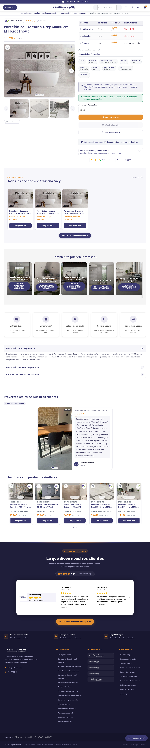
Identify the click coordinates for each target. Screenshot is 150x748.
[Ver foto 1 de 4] (53, 467)
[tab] (36, 94)
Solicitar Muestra (112, 132)
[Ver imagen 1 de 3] (72, 497)
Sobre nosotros (126, 663)
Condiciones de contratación (130, 681)
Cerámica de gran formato (68, 700)
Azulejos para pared (65, 717)
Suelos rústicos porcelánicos (68, 682)
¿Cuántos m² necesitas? (88, 105)
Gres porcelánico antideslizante (69, 695)
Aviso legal (124, 694)
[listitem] (20, 209)
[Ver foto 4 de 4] (57, 467)
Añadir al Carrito (112, 125)
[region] (20, 491)
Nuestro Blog (125, 655)
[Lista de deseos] (126, 7)
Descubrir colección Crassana (74, 235)
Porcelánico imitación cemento (73, 13)
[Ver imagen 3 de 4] (130, 497)
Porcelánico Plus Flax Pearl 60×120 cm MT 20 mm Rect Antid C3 (101, 505)
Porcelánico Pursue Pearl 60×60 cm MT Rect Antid (128, 505)
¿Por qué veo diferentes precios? (89, 50)
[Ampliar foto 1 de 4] (55, 438)
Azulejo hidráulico (64, 687)
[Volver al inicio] (64, 7)
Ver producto (20, 520)
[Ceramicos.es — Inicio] (17, 652)
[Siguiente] (71, 70)
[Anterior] (7, 70)
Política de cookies (127, 689)
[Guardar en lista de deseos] (7, 47)
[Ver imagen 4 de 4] (133, 497)
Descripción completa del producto (22, 367)
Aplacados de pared (65, 713)
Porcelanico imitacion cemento (69, 666)
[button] (111, 152)
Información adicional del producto (22, 374)
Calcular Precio (111, 117)
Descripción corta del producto (20, 348)
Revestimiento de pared (66, 709)
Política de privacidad (128, 685)
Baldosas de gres (64, 704)
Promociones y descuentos (130, 668)
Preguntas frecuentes (128, 659)
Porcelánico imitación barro (68, 691)
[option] (19, 108)
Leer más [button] (64, 607)
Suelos (37, 13)
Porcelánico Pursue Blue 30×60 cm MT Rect (47, 505)
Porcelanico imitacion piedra (68, 671)
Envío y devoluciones (127, 672)
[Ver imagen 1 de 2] (19, 497)
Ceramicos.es (26, 13)
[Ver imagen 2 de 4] (127, 497)
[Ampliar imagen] (71, 47)
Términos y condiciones (128, 676)
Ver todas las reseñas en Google (75, 621)
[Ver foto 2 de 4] (54, 467)
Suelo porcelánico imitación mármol (68, 676)
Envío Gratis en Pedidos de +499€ (76, 2)
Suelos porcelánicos (50, 13)
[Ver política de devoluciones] (139, 151)
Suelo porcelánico (64, 655)
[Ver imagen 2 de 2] (22, 497)
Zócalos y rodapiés (64, 722)
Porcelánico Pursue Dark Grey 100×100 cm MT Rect (20, 505)
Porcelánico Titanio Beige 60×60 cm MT (72, 505)
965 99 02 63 (12, 672)
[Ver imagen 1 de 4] (125, 497)
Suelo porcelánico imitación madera (68, 660)
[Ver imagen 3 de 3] (77, 497)
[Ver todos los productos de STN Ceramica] (29, 486)
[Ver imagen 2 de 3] (74, 497)
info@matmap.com (15, 668)
